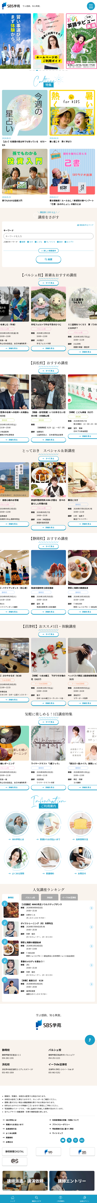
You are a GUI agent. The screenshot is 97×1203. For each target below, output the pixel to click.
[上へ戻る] (90, 1040)
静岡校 (6, 1050)
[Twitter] (69, 1140)
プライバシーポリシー (61, 1124)
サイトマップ (57, 1133)
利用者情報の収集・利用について (65, 1120)
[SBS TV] (48, 1151)
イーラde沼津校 (57, 1064)
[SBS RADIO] (82, 1151)
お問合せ (9, 1142)
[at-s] (81, 1140)
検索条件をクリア (86, 225)
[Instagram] (75, 1140)
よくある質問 (11, 1133)
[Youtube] (62, 1140)
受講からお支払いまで (14, 1124)
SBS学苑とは (11, 1120)
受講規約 (9, 1137)
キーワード (9, 230)
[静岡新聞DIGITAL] (14, 1151)
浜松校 (6, 1064)
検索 (50, 259)
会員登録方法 (11, 1128)
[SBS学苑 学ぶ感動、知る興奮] (20, 6)
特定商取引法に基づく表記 (63, 1128)
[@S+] (14, 1161)
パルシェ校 (54, 1050)
